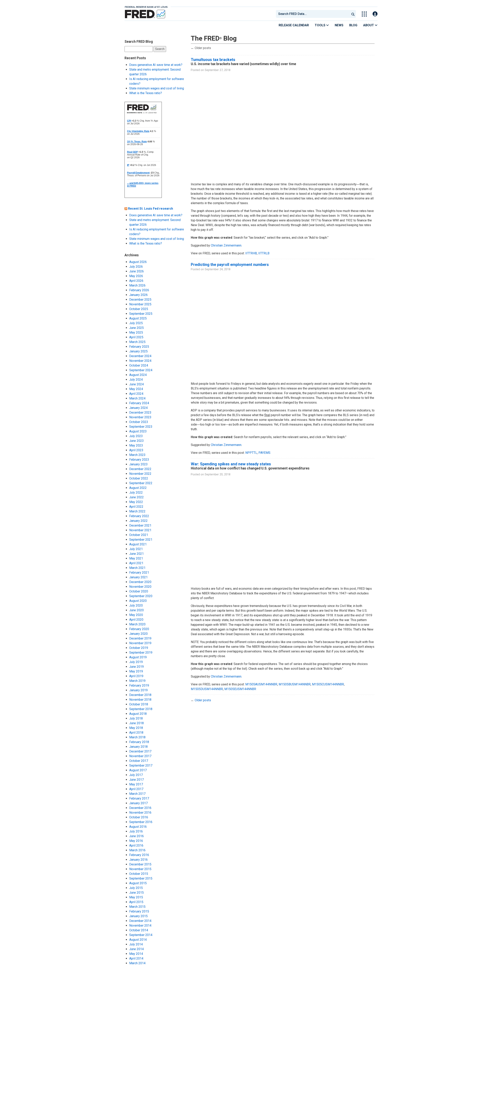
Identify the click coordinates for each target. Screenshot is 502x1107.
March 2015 (137, 907)
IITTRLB (263, 253)
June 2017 (136, 779)
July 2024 (136, 379)
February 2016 (139, 855)
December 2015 (140, 864)
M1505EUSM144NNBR (240, 689)
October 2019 (138, 648)
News (339, 25)
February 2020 (139, 629)
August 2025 (138, 318)
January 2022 (138, 521)
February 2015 (139, 911)
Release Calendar (294, 25)
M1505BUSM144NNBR (295, 684)
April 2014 (136, 958)
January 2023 (138, 464)
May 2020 (136, 615)
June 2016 (136, 836)
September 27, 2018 (217, 70)
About (369, 25)
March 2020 (137, 624)
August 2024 (138, 375)
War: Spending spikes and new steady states (231, 464)
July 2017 (136, 775)
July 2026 (136, 266)
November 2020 (140, 587)
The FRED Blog (214, 38)
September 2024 (140, 370)
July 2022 (136, 492)
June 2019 (136, 667)
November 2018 (140, 699)
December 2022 (140, 469)
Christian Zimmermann (226, 245)
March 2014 (137, 963)
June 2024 (136, 384)
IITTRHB (251, 253)
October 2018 (138, 704)
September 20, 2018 (217, 474)
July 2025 (136, 323)
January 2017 (138, 803)
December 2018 (140, 695)
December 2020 (140, 582)
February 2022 (139, 516)
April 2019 (136, 676)
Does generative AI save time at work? (155, 65)
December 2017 (140, 751)
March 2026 (137, 285)
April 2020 (136, 619)
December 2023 (140, 412)
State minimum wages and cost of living (156, 88)
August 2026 (138, 262)
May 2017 (136, 784)
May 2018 (136, 728)
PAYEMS (264, 453)
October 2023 (138, 422)
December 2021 (140, 525)
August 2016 (138, 827)
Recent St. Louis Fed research (150, 208)
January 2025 (138, 351)
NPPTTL (251, 453)
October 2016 (138, 817)
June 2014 (136, 949)
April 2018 (136, 732)
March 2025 (137, 342)
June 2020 (136, 610)
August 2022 (138, 488)
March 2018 (137, 737)
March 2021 (137, 568)
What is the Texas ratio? (145, 93)
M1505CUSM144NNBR (328, 684)
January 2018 (138, 747)
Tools (320, 25)
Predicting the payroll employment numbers (230, 264)
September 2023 (140, 426)
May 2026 (136, 276)
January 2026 (138, 295)
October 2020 (138, 591)
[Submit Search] (353, 14)
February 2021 (139, 572)
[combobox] (312, 14)
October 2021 (138, 535)
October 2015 (138, 874)
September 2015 (140, 878)
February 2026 (139, 290)
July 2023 (136, 436)
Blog (353, 25)
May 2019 (136, 671)
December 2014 (140, 921)
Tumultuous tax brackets (213, 59)
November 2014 (140, 925)
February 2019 (139, 685)
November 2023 (140, 417)
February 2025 (139, 346)
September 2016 (140, 822)
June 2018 (136, 723)
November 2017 (140, 756)
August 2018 (138, 714)
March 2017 (137, 794)
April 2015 (136, 902)
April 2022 (136, 506)
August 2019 (138, 657)
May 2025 (136, 332)
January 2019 (138, 690)
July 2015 (136, 888)
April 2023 (136, 450)
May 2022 (136, 502)
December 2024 (140, 356)
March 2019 (137, 681)
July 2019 (136, 662)
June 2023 (136, 441)
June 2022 (136, 497)
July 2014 (136, 944)
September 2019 (140, 652)
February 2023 (139, 459)
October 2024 (138, 365)
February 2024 (139, 403)
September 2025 (140, 314)
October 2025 (138, 309)
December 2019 (140, 638)
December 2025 (140, 299)
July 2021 (136, 549)
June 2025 (136, 328)
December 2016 (140, 808)
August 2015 (138, 883)
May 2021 (136, 558)
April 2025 (136, 337)
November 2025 (140, 304)
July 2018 (136, 718)
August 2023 (138, 431)
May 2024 (136, 389)
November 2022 (140, 474)
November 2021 (140, 530)
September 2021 (140, 539)
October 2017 (138, 761)
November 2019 (140, 643)
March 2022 (137, 511)
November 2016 (140, 812)
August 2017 (138, 770)
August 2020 (138, 601)
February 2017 (139, 798)
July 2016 (136, 831)
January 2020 (138, 634)
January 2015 (138, 916)
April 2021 (136, 563)
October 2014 (138, 930)
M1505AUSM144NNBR (261, 684)
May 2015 (136, 897)
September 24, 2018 (217, 269)
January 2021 (138, 577)
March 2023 (137, 455)
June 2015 (136, 892)
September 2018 (140, 709)
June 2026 (136, 271)
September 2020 (140, 596)
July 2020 (136, 605)
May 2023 (136, 445)
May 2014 (136, 954)
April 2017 (136, 789)
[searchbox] (313, 14)
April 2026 (136, 281)
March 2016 (137, 850)
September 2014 (140, 935)
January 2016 (138, 859)
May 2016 (136, 841)
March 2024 (137, 398)
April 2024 (136, 394)
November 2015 (140, 869)
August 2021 (138, 544)
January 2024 (138, 408)
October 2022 (138, 478)
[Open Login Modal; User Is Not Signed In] (375, 14)
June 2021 (136, 554)
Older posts (201, 48)
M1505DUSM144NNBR (207, 689)
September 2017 (140, 765)
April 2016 (136, 845)
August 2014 (138, 939)
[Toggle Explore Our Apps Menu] (364, 14)
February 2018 (139, 742)
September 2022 (140, 483)
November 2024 (140, 361)
